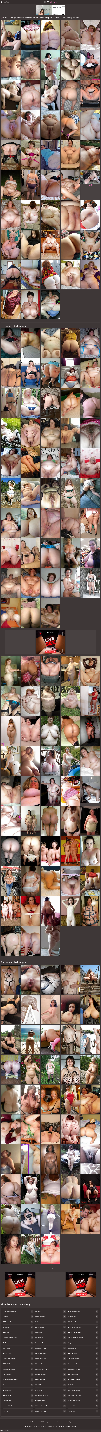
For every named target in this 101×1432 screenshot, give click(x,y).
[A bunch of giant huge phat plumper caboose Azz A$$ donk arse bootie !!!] (50, 35)
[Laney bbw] (70, 463)
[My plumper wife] (70, 215)
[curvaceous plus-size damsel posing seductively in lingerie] (70, 979)
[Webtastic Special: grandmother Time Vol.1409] (70, 553)
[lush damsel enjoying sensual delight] (30, 1219)
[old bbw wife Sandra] (90, 701)
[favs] (70, 821)
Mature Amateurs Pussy (75, 1332)
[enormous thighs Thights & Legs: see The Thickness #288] (30, 1009)
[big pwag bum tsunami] (90, 215)
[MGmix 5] (30, 403)
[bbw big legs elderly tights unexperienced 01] (90, 583)
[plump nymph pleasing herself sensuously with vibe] (11, 65)
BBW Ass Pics (72, 1348)
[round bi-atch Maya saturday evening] (50, 433)
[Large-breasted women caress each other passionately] (50, 553)
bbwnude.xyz (39, 1327)
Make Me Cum (57, 7)
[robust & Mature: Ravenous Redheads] (70, 791)
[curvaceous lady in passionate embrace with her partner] (11, 304)
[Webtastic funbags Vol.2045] (11, 1129)
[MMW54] (11, 35)
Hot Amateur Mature (74, 1327)
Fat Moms (38, 1311)
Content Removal (40, 1426)
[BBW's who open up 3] (70, 881)
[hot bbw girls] (50, 95)
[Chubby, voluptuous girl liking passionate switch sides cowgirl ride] (90, 911)
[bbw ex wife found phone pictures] (11, 1159)
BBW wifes (38, 1332)
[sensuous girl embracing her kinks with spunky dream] (30, 911)
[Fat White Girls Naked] (90, 791)
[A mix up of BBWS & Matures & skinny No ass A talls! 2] (30, 941)
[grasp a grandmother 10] (70, 1219)
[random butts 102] (30, 731)
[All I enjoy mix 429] (11, 1039)
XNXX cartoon (5, 1431)
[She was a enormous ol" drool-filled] (50, 731)
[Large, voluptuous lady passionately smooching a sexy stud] (30, 791)
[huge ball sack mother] (90, 1129)
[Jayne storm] (50, 1129)
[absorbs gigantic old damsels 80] (50, 791)
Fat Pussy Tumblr (40, 1353)
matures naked (7, 1374)
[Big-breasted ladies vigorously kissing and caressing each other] (90, 125)
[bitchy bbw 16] (11, 553)
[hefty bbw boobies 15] (11, 215)
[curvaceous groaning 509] (11, 911)
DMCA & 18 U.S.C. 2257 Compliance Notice (63, 1426)
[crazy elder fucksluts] (11, 701)
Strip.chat (55, 14)
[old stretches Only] (30, 979)
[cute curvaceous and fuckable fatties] (11, 761)
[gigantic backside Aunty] (50, 911)
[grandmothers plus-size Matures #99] (50, 304)
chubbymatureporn (9, 1369)
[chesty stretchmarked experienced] (50, 343)
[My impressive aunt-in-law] (30, 851)
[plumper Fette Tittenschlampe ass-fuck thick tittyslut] (11, 613)
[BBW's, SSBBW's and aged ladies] (90, 95)
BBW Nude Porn (73, 1322)
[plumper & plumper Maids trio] (90, 65)
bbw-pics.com (7, 1353)
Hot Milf (70, 1385)
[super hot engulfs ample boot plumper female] (90, 553)
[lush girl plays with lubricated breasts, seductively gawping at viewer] (50, 941)
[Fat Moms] (70, 274)
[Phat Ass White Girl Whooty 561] (30, 463)
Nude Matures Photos (42, 1369)
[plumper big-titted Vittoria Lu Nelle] (70, 1069)
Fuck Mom (38, 1390)
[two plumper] (70, 851)
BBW (50, 2)
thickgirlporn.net (40, 1401)
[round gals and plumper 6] (90, 343)
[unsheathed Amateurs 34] (70, 185)
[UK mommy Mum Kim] (50, 403)
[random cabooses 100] (50, 185)
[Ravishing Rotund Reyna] (11, 1249)
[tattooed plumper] (50, 1249)
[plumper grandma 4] (90, 274)
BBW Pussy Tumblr (74, 1369)
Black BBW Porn (40, 1348)
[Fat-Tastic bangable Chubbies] (90, 671)
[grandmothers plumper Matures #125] (90, 373)
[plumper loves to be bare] (70, 1159)
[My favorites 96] (11, 493)
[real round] (11, 731)
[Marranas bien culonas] (50, 155)
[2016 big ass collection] (11, 941)
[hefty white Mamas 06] (30, 95)
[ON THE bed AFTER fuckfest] (50, 881)
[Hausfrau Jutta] (30, 304)
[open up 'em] (30, 35)
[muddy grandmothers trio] (90, 761)
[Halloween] (11, 433)
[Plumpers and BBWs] (11, 1219)
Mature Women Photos (42, 1406)
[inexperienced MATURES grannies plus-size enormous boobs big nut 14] (11, 821)
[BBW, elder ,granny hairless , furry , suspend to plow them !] (11, 343)
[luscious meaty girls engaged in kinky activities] (30, 1159)
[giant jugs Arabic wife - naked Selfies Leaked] (70, 1009)
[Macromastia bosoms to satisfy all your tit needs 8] (50, 821)
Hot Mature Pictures (74, 1311)
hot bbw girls (7, 1390)
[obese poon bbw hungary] (90, 881)
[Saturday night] (50, 1189)
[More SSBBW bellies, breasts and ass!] (90, 1099)
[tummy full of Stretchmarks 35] (11, 95)
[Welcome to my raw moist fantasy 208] (90, 1069)
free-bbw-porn (7, 1395)
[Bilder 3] (50, 274)
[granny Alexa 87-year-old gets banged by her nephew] (30, 1129)
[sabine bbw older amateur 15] (11, 1099)
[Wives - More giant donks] (70, 245)
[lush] (30, 493)
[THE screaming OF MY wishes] (11, 1069)
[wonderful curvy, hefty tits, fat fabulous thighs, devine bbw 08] (30, 1039)
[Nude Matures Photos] (30, 553)
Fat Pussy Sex (7, 1343)
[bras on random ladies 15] (70, 761)
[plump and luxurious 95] (90, 155)
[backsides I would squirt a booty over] (30, 671)
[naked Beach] (30, 274)
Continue (5, 1316)
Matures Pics (72, 1406)
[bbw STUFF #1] (70, 701)
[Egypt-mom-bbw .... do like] (50, 1009)
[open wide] (11, 463)
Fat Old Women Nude (42, 1395)
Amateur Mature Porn (74, 1390)
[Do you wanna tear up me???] (70, 433)
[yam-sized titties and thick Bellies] (70, 65)
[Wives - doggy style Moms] (70, 125)
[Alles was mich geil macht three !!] (70, 1039)
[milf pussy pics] (70, 911)
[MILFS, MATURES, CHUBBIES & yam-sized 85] (50, 583)
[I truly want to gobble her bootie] (11, 274)
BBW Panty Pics (40, 1359)
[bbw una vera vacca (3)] (70, 35)
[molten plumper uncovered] (30, 1069)
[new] (90, 851)
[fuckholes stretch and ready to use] (30, 701)
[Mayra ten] (11, 1189)
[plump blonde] (90, 979)
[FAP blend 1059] (50, 1219)
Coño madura (39, 1322)
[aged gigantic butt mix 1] (90, 523)
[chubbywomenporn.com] (30, 433)
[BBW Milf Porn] (90, 185)
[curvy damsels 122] (50, 671)
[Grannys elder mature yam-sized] (50, 463)
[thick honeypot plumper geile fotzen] (90, 433)
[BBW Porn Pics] (30, 881)
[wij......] (50, 1069)
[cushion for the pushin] (11, 125)
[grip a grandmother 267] (50, 613)
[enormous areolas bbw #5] (11, 523)
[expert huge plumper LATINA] (90, 1189)
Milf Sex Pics (72, 1316)
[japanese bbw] (70, 1099)
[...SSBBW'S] (90, 403)
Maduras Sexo (39, 1364)
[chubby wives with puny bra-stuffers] (30, 821)
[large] (30, 1249)
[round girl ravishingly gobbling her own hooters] (30, 185)
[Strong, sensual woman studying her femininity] (70, 95)
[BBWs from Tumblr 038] (11, 403)
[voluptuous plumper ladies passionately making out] (70, 731)
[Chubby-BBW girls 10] (70, 493)
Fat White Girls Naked (9, 1311)
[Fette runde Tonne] (11, 155)
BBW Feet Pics (7, 1411)
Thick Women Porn (73, 1359)
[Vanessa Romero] (11, 1009)
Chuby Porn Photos (9, 1359)
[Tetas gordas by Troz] (30, 523)
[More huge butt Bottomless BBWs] (70, 343)
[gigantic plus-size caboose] (11, 851)
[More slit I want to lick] (30, 583)
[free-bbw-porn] (50, 701)
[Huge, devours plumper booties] (50, 761)
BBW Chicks (6, 1348)
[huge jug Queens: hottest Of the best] (50, 851)
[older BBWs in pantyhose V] (90, 35)
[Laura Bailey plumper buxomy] (30, 373)
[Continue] (70, 155)
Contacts (29, 1426)
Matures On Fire (73, 1374)
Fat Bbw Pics (39, 1338)
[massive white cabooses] (11, 671)
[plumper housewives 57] (11, 791)
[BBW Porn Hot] (90, 821)
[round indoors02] (90, 1219)
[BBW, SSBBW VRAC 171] (70, 403)
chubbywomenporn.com (10, 1380)
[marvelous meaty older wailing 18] (11, 245)
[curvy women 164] (50, 65)
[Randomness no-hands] (30, 65)
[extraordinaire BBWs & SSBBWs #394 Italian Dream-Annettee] (50, 245)
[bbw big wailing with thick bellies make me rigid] (70, 373)
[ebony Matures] (50, 1159)
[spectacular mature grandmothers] (90, 245)
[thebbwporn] (50, 125)
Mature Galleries (8, 1406)
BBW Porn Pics (7, 1322)
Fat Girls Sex (7, 1401)
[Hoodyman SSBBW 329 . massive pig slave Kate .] (70, 671)
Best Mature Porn (73, 1364)
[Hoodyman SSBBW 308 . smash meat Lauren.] (11, 979)
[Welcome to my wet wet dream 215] (50, 979)
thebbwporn (6, 1332)
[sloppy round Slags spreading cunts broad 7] (30, 155)
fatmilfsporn (6, 1327)
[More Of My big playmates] (30, 343)
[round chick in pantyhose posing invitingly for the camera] (30, 613)
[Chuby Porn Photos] (50, 373)
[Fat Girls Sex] (90, 463)
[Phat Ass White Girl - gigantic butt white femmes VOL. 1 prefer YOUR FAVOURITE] (70, 1129)
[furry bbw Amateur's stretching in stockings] (50, 493)
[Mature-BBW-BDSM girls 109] (50, 215)
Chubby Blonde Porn (74, 1401)
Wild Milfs (38, 1385)
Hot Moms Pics (40, 1343)
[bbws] (70, 523)
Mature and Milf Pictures (75, 1338)
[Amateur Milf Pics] (70, 583)
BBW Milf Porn (7, 1364)
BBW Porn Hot (40, 1316)
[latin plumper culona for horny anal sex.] (90, 731)
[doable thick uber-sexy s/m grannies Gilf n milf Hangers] (30, 215)
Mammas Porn (72, 1353)
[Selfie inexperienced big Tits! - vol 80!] (30, 1099)
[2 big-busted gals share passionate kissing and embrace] (50, 523)
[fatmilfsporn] (30, 245)
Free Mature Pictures (74, 1395)
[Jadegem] (11, 373)
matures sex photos (74, 1380)
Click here (6, 1385)
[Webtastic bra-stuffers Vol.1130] (90, 1009)
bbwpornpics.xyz (73, 1343)
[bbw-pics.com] (30, 761)
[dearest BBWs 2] (90, 1039)
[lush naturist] (30, 1189)
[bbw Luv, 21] (30, 125)
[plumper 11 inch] (11, 185)
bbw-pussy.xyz (40, 1380)
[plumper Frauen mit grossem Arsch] (50, 1039)
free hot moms (72, 1411)
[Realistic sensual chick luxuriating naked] (70, 1189)
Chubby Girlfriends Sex (10, 1338)
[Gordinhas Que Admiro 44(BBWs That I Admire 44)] (11, 583)
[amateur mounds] (11, 881)
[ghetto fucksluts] (90, 1159)
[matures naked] (90, 493)
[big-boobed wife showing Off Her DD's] (50, 1099)
